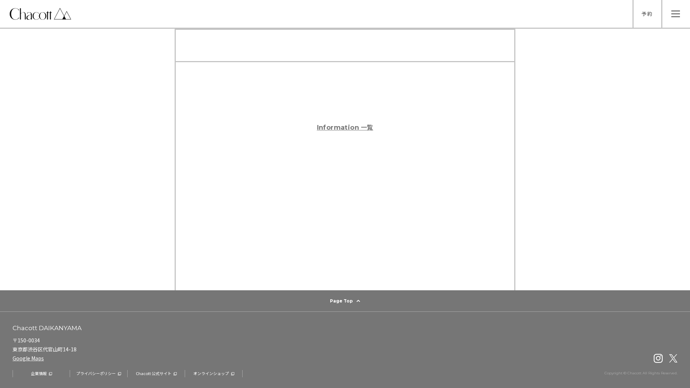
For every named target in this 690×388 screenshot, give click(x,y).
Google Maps (28, 358)
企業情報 (39, 373)
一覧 (345, 127)
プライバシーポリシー (96, 373)
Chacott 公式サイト (153, 373)
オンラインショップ (211, 373)
